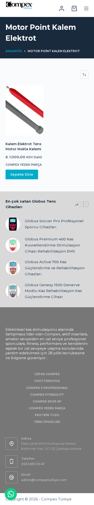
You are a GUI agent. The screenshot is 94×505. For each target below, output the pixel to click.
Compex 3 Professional (47, 388)
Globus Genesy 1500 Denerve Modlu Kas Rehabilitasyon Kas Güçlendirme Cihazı (53, 291)
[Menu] (86, 8)
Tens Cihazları (47, 422)
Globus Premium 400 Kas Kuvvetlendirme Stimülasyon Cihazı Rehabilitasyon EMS (52, 245)
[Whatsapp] (11, 494)
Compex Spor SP (47, 401)
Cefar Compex (47, 374)
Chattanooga (47, 381)
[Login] (61, 8)
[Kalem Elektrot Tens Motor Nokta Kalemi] (24, 110)
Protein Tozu (47, 415)
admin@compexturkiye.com (44, 480)
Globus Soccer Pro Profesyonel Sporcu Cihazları (54, 224)
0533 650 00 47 (33, 464)
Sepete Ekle (21, 174)
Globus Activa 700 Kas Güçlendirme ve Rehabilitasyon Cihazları (55, 268)
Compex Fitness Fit (47, 394)
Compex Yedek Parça (24, 164)
